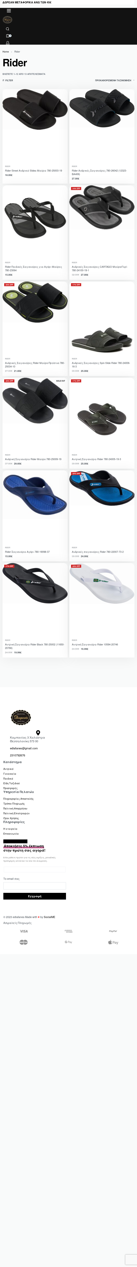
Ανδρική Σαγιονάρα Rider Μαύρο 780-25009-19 (33, 459)
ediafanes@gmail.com (24, 748)
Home (6, 51)
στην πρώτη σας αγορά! (24, 848)
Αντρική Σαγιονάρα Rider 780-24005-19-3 (96, 459)
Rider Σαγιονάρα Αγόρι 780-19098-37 (27, 551)
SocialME (49, 917)
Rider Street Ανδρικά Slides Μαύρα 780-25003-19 (33, 170)
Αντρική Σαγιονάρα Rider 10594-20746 (95, 644)
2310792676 (17, 755)
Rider (7, 166)
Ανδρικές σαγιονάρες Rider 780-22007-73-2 (98, 551)
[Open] (9, 10)
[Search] (7, 29)
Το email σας (11, 879)
